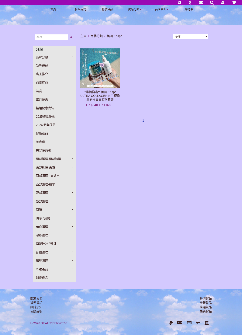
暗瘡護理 (42, 227)
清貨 (39, 91)
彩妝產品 (42, 269)
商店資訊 (160, 9)
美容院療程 (43, 150)
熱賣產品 (42, 82)
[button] (179, 2)
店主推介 (42, 74)
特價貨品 (107, 9)
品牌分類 (42, 57)
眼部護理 (42, 192)
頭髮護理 (42, 260)
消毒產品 (42, 277)
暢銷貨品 (206, 311)
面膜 (39, 209)
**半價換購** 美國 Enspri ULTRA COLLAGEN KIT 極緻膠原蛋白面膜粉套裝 (100, 95)
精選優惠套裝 (45, 108)
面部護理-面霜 (45, 167)
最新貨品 (206, 302)
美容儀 (40, 142)
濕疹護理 (42, 235)
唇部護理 (42, 201)
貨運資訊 (36, 302)
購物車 (189, 9)
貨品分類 (133, 9)
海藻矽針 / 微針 (46, 243)
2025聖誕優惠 (45, 116)
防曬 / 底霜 (43, 218)
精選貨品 (206, 307)
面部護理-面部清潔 (48, 159)
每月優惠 (42, 99)
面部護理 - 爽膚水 (48, 175)
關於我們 (36, 298)
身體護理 (42, 252)
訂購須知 (36, 307)
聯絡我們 (80, 9)
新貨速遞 (42, 65)
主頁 (53, 9)
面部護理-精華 (45, 184)
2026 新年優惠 (46, 125)
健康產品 (42, 133)
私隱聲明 (36, 311)
